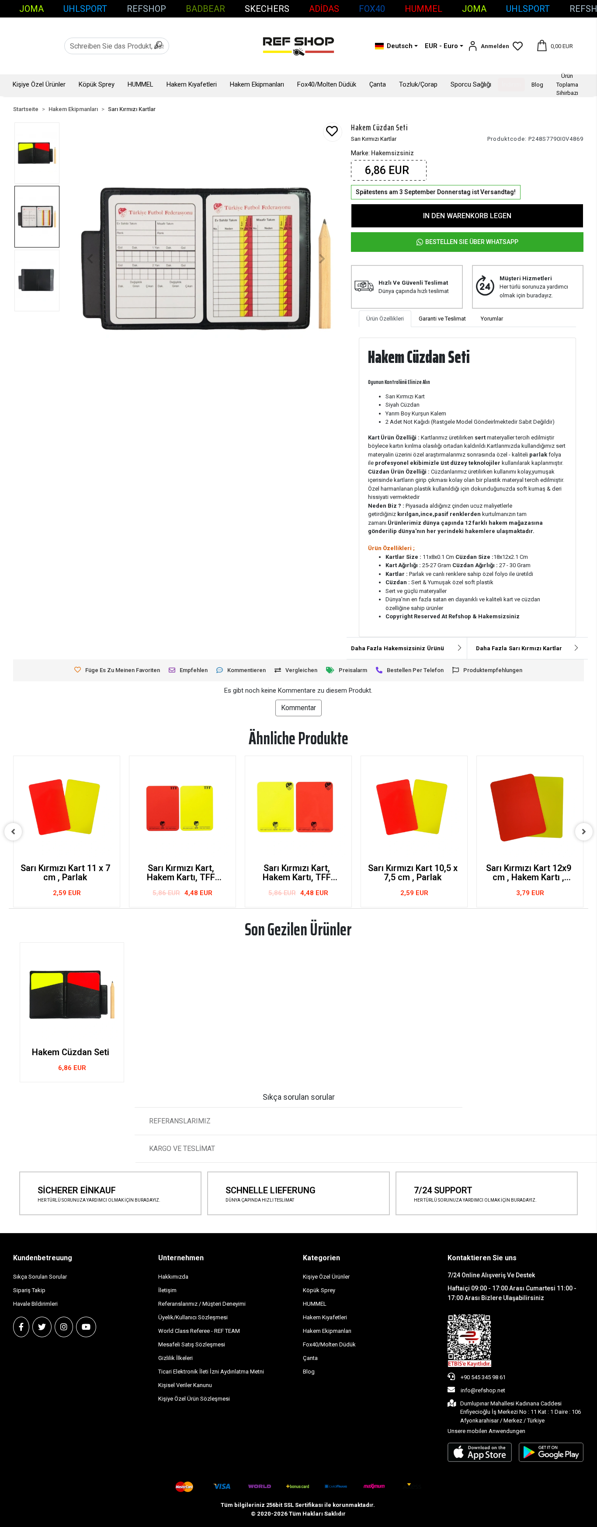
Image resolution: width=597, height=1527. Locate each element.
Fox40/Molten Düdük (326, 84)
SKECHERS (267, 8)
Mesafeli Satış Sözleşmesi (191, 1344)
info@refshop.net (483, 1390)
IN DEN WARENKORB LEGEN (467, 216)
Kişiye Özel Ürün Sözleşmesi (194, 1398)
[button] (488, 46)
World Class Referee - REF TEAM (199, 1331)
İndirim (511, 84)
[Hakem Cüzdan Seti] (71, 994)
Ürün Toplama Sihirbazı (567, 84)
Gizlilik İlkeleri (175, 1358)
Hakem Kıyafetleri (192, 84)
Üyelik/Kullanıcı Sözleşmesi (193, 1317)
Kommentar (298, 708)
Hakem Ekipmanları (257, 84)
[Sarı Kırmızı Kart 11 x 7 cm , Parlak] (67, 809)
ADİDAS (324, 8)
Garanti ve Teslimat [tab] (442, 318)
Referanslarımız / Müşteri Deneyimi (202, 1303)
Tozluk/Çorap (418, 84)
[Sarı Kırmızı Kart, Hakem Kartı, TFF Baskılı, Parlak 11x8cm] (298, 809)
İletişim (167, 1290)
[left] (13, 831)
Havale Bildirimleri (35, 1303)
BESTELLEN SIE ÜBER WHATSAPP (471, 241)
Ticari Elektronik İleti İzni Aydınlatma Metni (211, 1371)
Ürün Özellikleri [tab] (385, 318)
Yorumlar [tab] (492, 318)
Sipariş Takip (29, 1290)
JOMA (31, 8)
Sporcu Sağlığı (471, 84)
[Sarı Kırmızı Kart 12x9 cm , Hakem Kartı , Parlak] (530, 809)
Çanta (377, 84)
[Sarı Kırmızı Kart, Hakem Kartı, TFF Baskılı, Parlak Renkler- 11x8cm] (182, 809)
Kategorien (321, 1258)
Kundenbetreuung (42, 1258)
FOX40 (372, 8)
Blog (537, 84)
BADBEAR (205, 8)
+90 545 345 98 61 (482, 1377)
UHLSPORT (85, 8)
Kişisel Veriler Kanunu (185, 1385)
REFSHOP (146, 8)
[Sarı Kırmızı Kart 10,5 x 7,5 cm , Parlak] (414, 809)
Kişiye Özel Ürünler (39, 84)
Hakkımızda (173, 1276)
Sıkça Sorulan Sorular (40, 1276)
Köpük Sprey (97, 84)
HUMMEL (423, 8)
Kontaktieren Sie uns (482, 1258)
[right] (584, 831)
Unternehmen (181, 1258)
